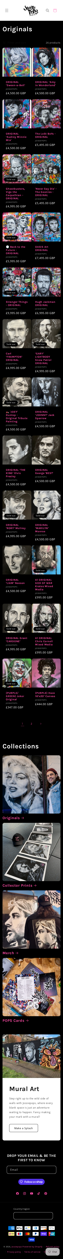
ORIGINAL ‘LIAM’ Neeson (15, 581)
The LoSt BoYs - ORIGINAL (45, 135)
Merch (8, 953)
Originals (11, 818)
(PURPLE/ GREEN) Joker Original (15, 696)
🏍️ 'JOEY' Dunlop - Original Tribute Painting (16, 416)
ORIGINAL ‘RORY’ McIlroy (16, 526)
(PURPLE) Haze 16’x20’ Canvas (45, 694)
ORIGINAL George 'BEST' (44, 471)
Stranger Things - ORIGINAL (17, 303)
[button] (6, 10)
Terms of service (32, 1252)
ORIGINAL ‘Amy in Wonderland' (45, 84)
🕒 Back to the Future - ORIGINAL (15, 250)
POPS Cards (14, 1020)
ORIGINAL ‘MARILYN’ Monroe (42, 528)
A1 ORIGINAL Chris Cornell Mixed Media (44, 641)
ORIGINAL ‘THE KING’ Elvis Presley (16, 473)
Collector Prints (17, 885)
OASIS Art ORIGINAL (41, 248)
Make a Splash (23, 1128)
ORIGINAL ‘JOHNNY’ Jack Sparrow (44, 415)
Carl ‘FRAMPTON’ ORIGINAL (14, 357)
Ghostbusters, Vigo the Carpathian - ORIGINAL (15, 193)
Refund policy (52, 1246)
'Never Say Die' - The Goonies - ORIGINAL (46, 192)
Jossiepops (17, 1246)
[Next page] (40, 723)
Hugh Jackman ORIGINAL (45, 303)
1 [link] (22, 723)
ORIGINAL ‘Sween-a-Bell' (15, 84)
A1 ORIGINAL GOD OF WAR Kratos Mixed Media (44, 584)
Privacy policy (14, 1252)
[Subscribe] (52, 1170)
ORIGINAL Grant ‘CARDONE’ (16, 639)
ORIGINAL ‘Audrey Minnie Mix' (16, 137)
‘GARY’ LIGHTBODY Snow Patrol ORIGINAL (43, 358)
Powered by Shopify (33, 1246)
